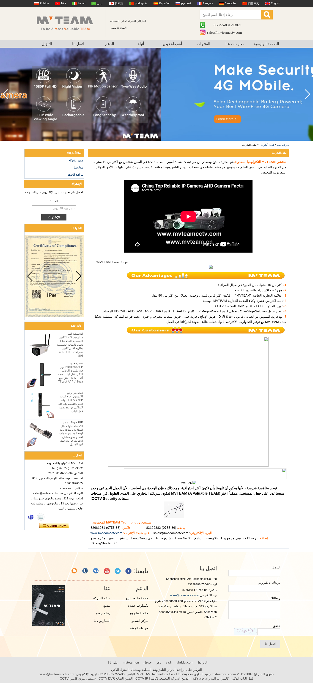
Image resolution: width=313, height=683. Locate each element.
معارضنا (78, 167)
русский (186, 3)
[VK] (96, 571)
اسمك (276, 567)
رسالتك (275, 598)
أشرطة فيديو (172, 44)
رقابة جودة (103, 613)
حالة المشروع (139, 613)
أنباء (141, 44)
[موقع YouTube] (107, 571)
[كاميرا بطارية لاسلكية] (156, 139)
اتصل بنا (78, 44)
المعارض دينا (102, 620)
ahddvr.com (184, 662)
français (208, 3)
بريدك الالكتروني (269, 582)
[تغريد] (118, 571)
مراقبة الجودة (75, 174)
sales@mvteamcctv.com (224, 32)
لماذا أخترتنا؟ (266, 144)
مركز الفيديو (140, 620)
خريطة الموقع (139, 628)
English (275, 3)
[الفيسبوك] (128, 571)
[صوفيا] (30, 517)
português (141, 3)
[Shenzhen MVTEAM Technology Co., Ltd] (67, 23)
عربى (100, 3)
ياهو (158, 662)
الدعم (109, 44)
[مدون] (74, 571)
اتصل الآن (54, 526)
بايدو (169, 662)
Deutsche (230, 3)
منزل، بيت (283, 144)
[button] (5, 94)
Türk (63, 3)
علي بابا (113, 662)
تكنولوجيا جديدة (138, 605)
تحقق (276, 626)
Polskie (44, 3)
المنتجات (203, 44)
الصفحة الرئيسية (266, 44)
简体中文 (253, 3)
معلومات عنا (234, 44)
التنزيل (47, 44)
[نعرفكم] (85, 571)
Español (164, 3)
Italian (81, 3)
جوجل (147, 662)
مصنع (106, 605)
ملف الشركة (76, 160)
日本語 (119, 3)
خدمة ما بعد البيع (137, 598)
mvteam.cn (131, 662)
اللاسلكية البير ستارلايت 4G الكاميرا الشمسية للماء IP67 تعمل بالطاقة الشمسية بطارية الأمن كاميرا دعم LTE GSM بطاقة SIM (70, 344)
